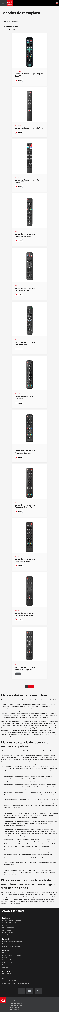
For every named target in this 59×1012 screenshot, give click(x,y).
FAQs (3, 953)
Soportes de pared (8, 928)
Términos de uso (15, 1007)
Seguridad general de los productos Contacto (16, 983)
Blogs (4, 978)
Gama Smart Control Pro (9, 923)
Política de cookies (16, 1003)
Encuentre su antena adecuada (12, 944)
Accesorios (5, 935)
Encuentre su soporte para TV (11, 946)
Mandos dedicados (9, 29)
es (57, 4)
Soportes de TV (7, 930)
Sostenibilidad (6, 976)
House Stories (6, 974)
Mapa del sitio (14, 1009)
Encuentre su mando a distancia (12, 941)
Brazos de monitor (7, 932)
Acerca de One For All (9, 981)
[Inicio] (10, 3)
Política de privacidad (16, 1005)
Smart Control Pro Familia (11, 27)
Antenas (4, 925)
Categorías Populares (11, 22)
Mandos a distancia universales (11, 920)
